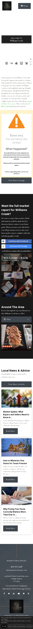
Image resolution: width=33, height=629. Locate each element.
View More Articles (16, 384)
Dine (9, 319)
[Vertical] (6, 6)
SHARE (28, 326)
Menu (25, 6)
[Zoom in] (30, 59)
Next (29, 337)
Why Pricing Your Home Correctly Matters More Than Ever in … (14, 512)
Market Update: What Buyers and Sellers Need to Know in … (16, 415)
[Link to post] (16, 398)
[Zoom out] (30, 61)
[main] (16, 278)
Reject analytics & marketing (17, 626)
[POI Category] (6, 63)
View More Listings (16, 180)
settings (10, 622)
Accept (4, 626)
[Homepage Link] (16, 606)
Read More (10, 431)
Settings (29, 626)
